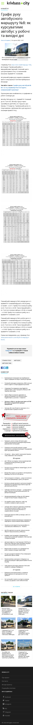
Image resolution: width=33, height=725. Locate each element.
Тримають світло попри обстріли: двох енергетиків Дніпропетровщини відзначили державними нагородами (18, 442)
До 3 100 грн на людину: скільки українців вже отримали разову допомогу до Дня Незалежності (18, 462)
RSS (6, 708)
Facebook (8, 697)
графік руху (6, 360)
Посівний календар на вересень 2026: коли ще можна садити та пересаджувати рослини (18, 383)
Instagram (8, 704)
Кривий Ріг (5, 8)
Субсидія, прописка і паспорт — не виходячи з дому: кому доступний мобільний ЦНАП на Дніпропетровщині (18, 491)
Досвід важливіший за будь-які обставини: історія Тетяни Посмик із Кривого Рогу (17, 497)
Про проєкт (5, 677)
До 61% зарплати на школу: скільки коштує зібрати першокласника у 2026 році (17, 531)
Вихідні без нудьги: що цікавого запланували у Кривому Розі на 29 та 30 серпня (18, 473)
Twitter (7, 700)
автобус (17, 360)
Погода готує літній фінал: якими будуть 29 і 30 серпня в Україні (18, 468)
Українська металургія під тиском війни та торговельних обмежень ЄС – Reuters (17, 525)
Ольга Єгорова (5, 40)
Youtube (7, 715)
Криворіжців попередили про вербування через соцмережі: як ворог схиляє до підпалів (18, 378)
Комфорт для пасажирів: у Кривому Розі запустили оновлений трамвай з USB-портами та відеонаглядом (18, 537)
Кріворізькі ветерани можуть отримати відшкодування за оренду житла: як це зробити (16, 574)
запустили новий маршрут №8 (21, 65)
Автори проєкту (7, 684)
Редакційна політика (8, 688)
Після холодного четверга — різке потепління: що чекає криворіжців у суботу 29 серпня (18, 478)
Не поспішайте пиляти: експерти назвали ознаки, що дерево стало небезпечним (17, 579)
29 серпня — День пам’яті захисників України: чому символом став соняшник (18, 454)
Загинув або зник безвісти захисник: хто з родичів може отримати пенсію (17, 408)
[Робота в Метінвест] (16, 425)
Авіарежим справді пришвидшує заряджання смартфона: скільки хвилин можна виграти (18, 520)
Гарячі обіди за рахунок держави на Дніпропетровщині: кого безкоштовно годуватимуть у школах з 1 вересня (16, 396)
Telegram (8, 350)
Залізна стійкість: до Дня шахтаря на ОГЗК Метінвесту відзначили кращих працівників (18, 403)
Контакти (5, 681)
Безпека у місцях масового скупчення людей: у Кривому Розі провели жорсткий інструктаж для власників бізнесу (18, 484)
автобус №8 (6, 363)
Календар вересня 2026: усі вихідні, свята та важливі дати (17, 515)
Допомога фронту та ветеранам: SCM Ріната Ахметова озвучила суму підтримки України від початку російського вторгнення (18, 543)
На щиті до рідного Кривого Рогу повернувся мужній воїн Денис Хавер (18, 554)
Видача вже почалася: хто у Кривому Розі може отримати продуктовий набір (17, 549)
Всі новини (16, 586)
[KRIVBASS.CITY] (18, 3)
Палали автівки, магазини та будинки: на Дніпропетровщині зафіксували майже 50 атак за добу (18, 560)
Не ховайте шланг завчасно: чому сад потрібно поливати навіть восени (16, 502)
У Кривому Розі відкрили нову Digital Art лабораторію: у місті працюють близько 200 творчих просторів (17, 390)
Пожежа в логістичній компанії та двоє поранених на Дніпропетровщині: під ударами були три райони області (18, 449)
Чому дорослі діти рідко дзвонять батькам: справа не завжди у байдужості (17, 566)
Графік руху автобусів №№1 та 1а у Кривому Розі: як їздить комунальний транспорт (16, 87)
